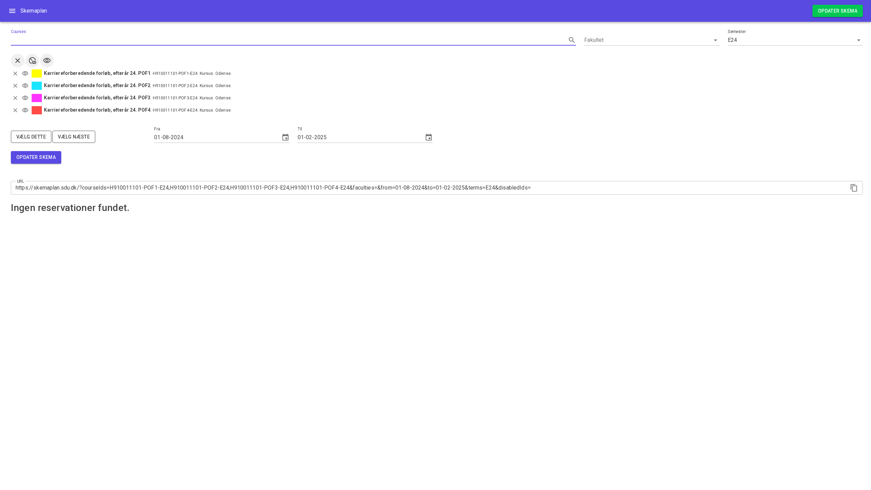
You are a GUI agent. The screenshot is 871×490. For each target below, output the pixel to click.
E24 (732, 40)
